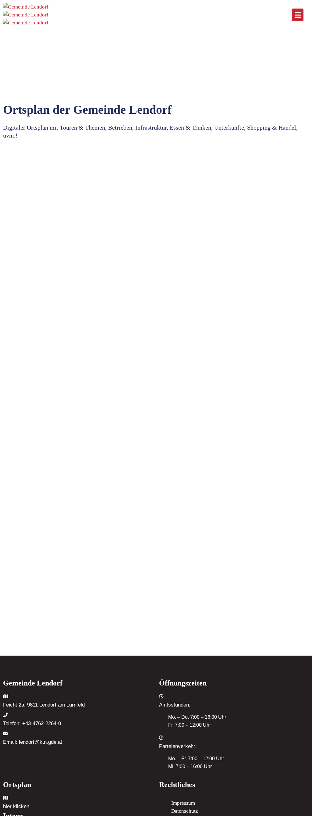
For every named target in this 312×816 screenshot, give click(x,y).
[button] (297, 15)
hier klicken (16, 806)
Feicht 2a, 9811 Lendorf (29, 705)
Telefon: (32, 723)
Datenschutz (184, 811)
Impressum (183, 803)
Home (21, 59)
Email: (32, 742)
